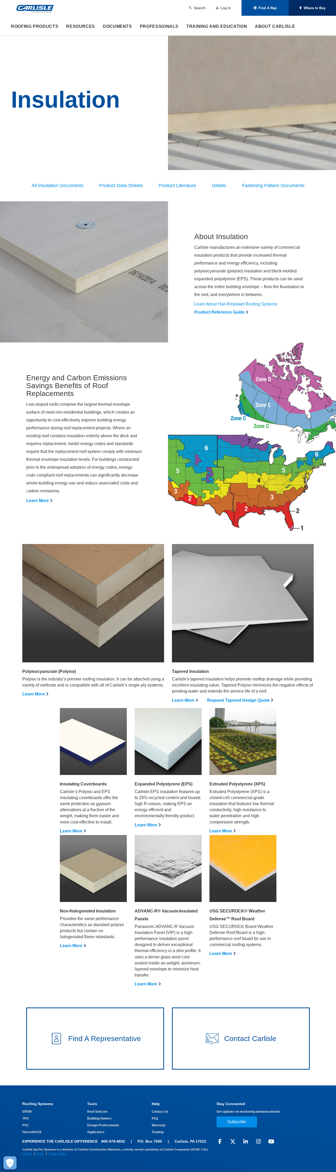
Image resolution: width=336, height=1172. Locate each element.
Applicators (95, 1132)
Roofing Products (34, 26)
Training (158, 1132)
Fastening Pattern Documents (273, 185)
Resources (80, 26)
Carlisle (27, 1153)
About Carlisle (275, 26)
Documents (117, 26)
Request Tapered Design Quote (238, 700)
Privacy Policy (58, 1153)
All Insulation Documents (57, 185)
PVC (25, 1125)
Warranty (159, 1125)
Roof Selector (97, 1111)
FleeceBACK (32, 1132)
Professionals (159, 26)
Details (219, 185)
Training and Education (216, 26)
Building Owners (99, 1118)
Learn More (37, 500)
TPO (25, 1118)
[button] (95, 1038)
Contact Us (160, 1111)
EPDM (27, 1111)
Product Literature (177, 185)
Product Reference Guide (219, 312)
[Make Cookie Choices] (10, 1162)
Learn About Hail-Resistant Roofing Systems (235, 304)
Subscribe (236, 1122)
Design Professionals (103, 1125)
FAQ (155, 1118)
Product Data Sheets (121, 185)
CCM (40, 1153)
